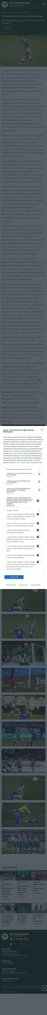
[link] (43, 430)
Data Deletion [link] (11, 585)
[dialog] (23, 507)
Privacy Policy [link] (36, 585)
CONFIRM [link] (14, 577)
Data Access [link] (23, 585)
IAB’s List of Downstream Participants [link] (26, 462)
